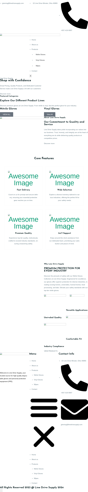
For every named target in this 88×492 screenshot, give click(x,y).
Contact (34, 71)
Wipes (38, 66)
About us (35, 45)
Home (34, 40)
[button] (44, 422)
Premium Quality (23, 233)
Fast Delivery (23, 190)
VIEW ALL (6, 114)
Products (35, 49)
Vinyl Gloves (40, 60)
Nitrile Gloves (40, 54)
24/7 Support (64, 233)
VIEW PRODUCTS (50, 351)
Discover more (5, 94)
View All (50, 114)
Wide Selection (64, 190)
